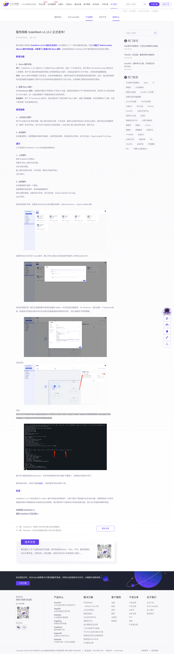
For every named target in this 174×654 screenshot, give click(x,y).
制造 (113, 606)
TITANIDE (129, 135)
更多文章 (105, 528)
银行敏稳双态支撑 (91, 625)
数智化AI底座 (131, 92)
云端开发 (140, 144)
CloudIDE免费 (131, 101)
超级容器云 (88, 614)
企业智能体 (52, 3)
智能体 (128, 87)
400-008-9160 (24, 599)
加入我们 (150, 610)
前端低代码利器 (60, 622)
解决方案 (78, 4)
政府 (113, 610)
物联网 (128, 125)
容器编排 (138, 130)
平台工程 (42, 3)
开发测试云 (88, 603)
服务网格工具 (59, 628)
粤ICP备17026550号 (73, 651)
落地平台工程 (131, 116)
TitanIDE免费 (146, 101)
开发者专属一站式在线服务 (64, 640)
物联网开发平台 (132, 120)
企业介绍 (150, 603)
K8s (127, 149)
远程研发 (142, 139)
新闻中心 (116, 17)
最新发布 (58, 17)
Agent (146, 83)
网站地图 (154, 651)
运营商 (114, 617)
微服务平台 (88, 621)
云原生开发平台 (143, 111)
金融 (113, 603)
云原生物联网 (147, 120)
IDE (151, 139)
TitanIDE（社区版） (147, 92)
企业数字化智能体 (132, 83)
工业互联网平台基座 (92, 628)
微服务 (128, 130)
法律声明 (144, 651)
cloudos (148, 125)
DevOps (151, 106)
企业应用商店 (89, 610)
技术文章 (132, 614)
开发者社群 (133, 625)
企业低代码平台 (90, 617)
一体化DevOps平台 (91, 606)
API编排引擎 (89, 643)
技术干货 (102, 17)
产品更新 (154, 11)
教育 (113, 614)
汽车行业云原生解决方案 (93, 632)
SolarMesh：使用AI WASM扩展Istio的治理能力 (41, 527)
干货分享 (105, 4)
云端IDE (129, 106)
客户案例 (87, 4)
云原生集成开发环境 (62, 610)
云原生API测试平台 (61, 634)
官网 (41, 483)
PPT (130, 617)
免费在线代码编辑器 (133, 97)
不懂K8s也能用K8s (140, 149)
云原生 (60, 4)
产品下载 (22, 583)
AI (153, 83)
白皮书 (131, 610)
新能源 (114, 621)
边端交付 (150, 130)
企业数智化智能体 (61, 616)
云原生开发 (130, 139)
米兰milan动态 (143, 11)
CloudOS (129, 111)
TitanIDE (129, 144)
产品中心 (69, 4)
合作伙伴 (96, 4)
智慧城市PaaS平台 (91, 639)
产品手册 (132, 606)
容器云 (137, 125)
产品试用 (132, 603)
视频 (131, 621)
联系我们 (150, 614)
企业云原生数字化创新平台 (64, 604)
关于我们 (114, 4)
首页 (125, 11)
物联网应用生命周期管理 (93, 636)
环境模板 (151, 144)
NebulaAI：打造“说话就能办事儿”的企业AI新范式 (42, 530)
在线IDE (141, 135)
